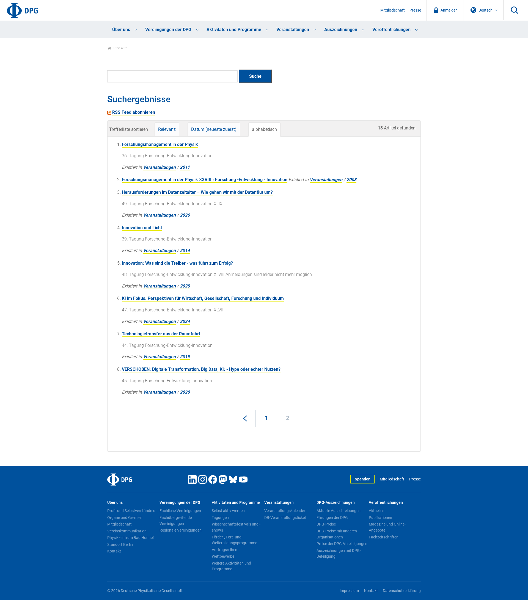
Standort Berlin (120, 544)
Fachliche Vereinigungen (180, 510)
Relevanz (167, 129)
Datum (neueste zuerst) (214, 129)
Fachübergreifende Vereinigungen (176, 520)
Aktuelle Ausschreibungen (339, 510)
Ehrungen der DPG (332, 517)
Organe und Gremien (124, 517)
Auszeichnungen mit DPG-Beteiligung (339, 553)
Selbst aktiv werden (228, 510)
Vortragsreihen (224, 550)
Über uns (121, 29)
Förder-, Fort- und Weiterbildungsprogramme (234, 540)
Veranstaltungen (292, 29)
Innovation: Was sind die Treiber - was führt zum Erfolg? (177, 263)
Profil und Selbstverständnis (131, 510)
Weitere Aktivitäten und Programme (231, 566)
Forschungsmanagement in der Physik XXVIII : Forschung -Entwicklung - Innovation (204, 179)
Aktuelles (376, 510)
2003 (351, 179)
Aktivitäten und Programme (234, 29)
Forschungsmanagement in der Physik (160, 144)
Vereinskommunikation (127, 531)
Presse (415, 10)
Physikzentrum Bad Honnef (130, 537)
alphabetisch (264, 129)
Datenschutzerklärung (402, 590)
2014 (185, 250)
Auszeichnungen (340, 29)
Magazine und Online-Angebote (387, 527)
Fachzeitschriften (383, 537)
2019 (185, 356)
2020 (185, 392)
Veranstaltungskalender (284, 510)
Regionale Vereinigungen (181, 530)
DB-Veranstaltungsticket (285, 517)
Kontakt (114, 551)
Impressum (349, 590)
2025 (185, 286)
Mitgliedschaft (392, 10)
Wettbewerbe (223, 556)
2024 (185, 321)
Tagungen (220, 517)
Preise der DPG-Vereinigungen (342, 543)
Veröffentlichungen (391, 29)
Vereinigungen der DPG (168, 29)
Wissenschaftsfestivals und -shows (236, 527)
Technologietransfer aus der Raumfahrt (161, 333)
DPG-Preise (326, 524)
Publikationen (380, 517)
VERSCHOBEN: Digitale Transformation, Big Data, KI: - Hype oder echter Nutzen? (201, 369)
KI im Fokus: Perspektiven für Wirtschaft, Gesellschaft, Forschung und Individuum (203, 298)
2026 (185, 215)
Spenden (362, 479)
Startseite (120, 48)
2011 (185, 167)
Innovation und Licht (142, 227)
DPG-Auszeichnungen (336, 502)
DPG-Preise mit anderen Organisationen (337, 534)
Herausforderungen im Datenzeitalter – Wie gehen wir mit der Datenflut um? (197, 192)
